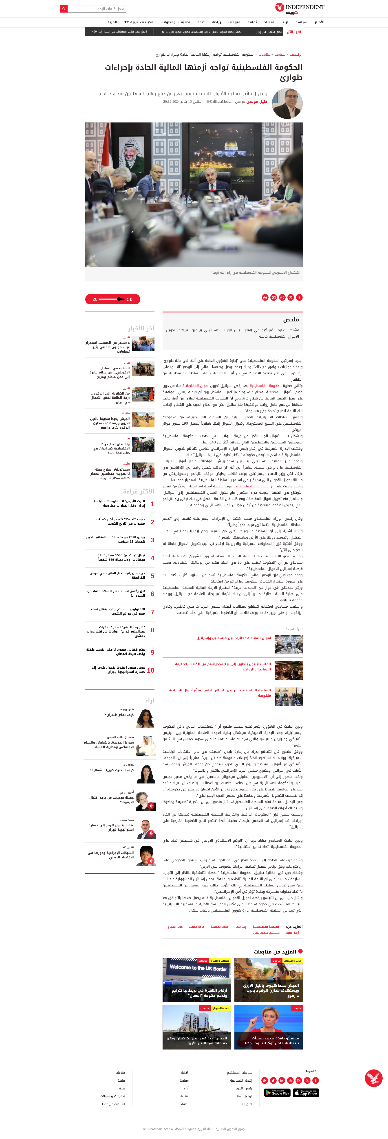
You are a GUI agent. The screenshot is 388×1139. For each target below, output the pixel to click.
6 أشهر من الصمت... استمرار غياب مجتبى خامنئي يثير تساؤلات (108, 347)
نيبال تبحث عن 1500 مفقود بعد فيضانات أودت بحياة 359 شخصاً (121, 557)
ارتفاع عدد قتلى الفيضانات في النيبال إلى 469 (146, 31)
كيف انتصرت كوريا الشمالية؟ (112, 770)
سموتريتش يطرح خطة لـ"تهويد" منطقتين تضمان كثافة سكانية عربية (110, 474)
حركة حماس (196, 927)
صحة (201, 22)
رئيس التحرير (244, 1088)
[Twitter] (307, 1080)
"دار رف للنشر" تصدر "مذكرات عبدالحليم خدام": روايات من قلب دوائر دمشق (116, 631)
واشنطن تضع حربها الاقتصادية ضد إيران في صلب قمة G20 (111, 448)
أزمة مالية (292, 933)
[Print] (265, 297)
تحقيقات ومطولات (175, 22)
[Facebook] (315, 1080)
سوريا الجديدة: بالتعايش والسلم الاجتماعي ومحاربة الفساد (109, 745)
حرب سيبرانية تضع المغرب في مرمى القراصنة (117, 575)
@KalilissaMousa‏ (218, 101)
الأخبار (319, 22)
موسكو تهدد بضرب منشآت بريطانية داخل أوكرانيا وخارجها (272, 1041)
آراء (285, 22)
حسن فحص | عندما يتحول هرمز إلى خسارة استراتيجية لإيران (118, 670)
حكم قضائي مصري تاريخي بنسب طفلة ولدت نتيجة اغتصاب (115, 652)
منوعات (234, 22)
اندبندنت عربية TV (138, 22)
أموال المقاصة (197, 385)
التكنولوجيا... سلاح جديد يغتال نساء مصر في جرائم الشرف (118, 611)
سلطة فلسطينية (245, 486)
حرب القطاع (175, 927)
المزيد (112, 22)
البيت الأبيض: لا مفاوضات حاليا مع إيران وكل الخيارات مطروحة (119, 503)
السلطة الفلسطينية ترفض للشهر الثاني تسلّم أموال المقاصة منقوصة (220, 693)
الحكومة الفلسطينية (265, 385)
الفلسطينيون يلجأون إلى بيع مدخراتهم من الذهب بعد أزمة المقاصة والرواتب (223, 666)
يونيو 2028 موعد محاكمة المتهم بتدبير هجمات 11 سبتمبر (115, 539)
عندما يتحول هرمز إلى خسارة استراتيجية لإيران (111, 827)
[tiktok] (273, 1080)
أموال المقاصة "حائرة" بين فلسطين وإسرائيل (233, 638)
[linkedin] (281, 1080)
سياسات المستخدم (239, 1072)
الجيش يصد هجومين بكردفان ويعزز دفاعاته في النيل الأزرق (196, 1041)
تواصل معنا (244, 1096)
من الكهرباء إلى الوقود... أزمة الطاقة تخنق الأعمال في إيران (110, 398)
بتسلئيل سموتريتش (266, 933)
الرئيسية (296, 54)
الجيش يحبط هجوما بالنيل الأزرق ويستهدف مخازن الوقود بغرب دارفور (228, 31)
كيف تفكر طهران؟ (119, 715)
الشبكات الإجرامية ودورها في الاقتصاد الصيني (111, 855)
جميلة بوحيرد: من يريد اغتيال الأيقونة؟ (111, 800)
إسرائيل (241, 927)
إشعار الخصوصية (241, 1080)
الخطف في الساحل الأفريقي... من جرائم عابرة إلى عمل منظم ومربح (110, 372)
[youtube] (290, 1080)
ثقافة (252, 22)
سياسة (301, 22)
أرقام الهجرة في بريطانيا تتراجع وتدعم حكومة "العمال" (199, 993)
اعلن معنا (246, 1104)
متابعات (264, 54)
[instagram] (298, 1080)
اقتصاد (270, 22)
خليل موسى (256, 101)
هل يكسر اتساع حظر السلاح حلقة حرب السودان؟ (115, 593)
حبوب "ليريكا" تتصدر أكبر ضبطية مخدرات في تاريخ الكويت (120, 521)
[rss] (264, 1080)
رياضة (216, 22)
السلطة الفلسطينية (266, 927)
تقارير (126, 337)
